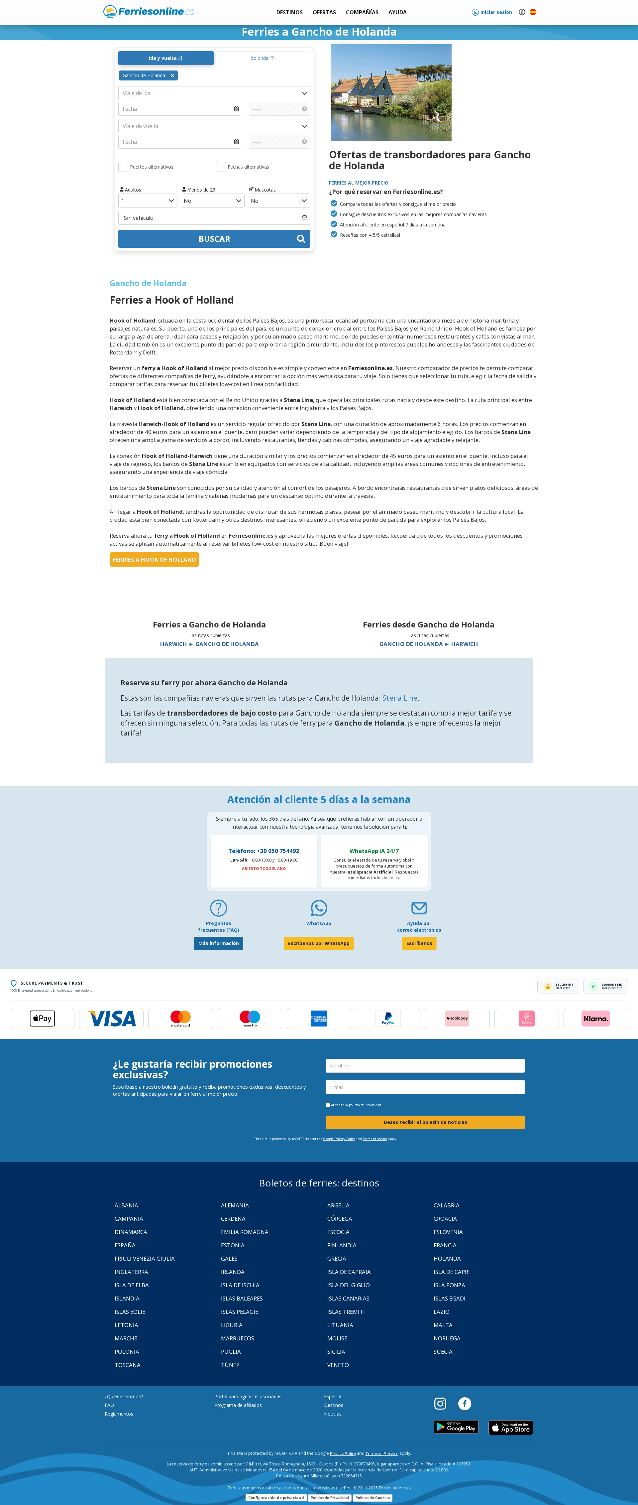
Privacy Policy (343, 1453)
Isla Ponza (449, 1285)
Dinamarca (131, 1232)
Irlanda (233, 1272)
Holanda (447, 1258)
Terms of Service (375, 1139)
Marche (126, 1338)
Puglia (231, 1351)
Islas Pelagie (239, 1311)
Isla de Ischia (240, 1285)
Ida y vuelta (163, 58)
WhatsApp (318, 923)
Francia (445, 1245)
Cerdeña (233, 1218)
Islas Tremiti (346, 1311)
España (125, 1245)
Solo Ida (260, 58)
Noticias (333, 1414)
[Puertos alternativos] (123, 167)
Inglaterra (131, 1272)
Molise (337, 1338)
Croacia (445, 1218)
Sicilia (336, 1351)
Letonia (126, 1325)
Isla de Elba (132, 1285)
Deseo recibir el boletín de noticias (425, 1122)
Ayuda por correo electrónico (419, 926)
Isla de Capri (452, 1272)
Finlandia (342, 1245)
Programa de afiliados (238, 1405)
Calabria (447, 1205)
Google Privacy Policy (339, 1139)
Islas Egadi (450, 1298)
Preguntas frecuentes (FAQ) (218, 926)
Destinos (333, 1405)
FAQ (109, 1405)
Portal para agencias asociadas (247, 1396)
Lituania (340, 1325)
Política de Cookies (373, 1497)
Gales (229, 1258)
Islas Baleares (242, 1298)
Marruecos (237, 1338)
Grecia (336, 1258)
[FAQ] (218, 910)
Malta (443, 1325)
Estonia (233, 1245)
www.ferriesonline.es (148, 12)
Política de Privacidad (330, 1497)
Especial (332, 1396)
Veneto (338, 1365)
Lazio (442, 1311)
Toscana (128, 1365)
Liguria (232, 1325)
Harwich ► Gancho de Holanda (209, 644)
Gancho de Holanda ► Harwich (428, 644)
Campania (129, 1218)
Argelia (338, 1205)
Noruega (447, 1338)
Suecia (443, 1351)
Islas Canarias (348, 1298)
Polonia (127, 1351)
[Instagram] (444, 1403)
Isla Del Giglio (348, 1285)
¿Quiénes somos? (124, 1396)
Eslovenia (448, 1232)
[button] (397, 12)
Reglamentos (119, 1414)
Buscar (214, 238)
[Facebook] (465, 1403)
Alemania (235, 1205)
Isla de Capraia (349, 1272)
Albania (126, 1205)
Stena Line (399, 698)
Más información (218, 943)
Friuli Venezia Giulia (145, 1258)
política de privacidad (365, 1105)
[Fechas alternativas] (221, 167)
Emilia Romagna (244, 1232)
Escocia (338, 1232)
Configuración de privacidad (276, 1497)
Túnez (230, 1365)
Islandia (127, 1298)
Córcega (339, 1218)
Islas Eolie (130, 1311)
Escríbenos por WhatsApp (319, 943)
